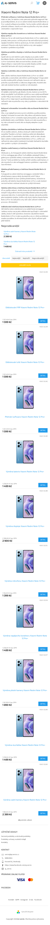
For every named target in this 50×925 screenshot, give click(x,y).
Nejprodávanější (38, 258)
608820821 (8, 858)
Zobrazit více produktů (23, 251)
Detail (43, 321)
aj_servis (8, 869)
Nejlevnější (16, 258)
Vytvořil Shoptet (27, 912)
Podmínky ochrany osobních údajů (13, 839)
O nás (31, 900)
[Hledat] (31, 3)
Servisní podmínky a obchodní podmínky (15, 836)
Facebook (38, 900)
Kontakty (4, 842)
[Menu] (44, 3)
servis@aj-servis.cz (12, 854)
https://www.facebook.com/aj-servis (18, 865)
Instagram (24, 900)
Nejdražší (26, 258)
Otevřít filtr (25, 265)
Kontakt (11, 900)
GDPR (17, 900)
